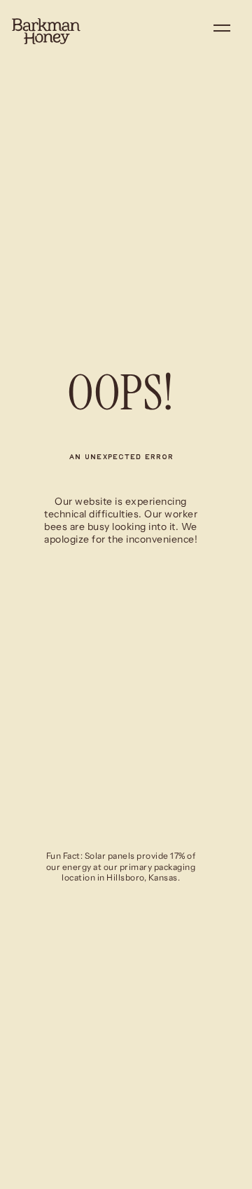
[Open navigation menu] (221, 31)
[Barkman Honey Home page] (46, 31)
